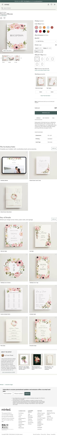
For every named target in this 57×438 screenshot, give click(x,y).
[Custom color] (48, 31)
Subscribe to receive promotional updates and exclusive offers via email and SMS (26, 390)
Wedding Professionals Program (40, 424)
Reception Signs (33, 345)
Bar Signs (32, 251)
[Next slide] (21, 58)
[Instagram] (7, 425)
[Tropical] (44, 27)
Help (29, 414)
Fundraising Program (39, 420)
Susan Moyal (3, 15)
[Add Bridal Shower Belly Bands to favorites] (27, 184)
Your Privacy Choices (30, 423)
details (38, 118)
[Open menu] (2, 4)
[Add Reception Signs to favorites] (56, 317)
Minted (1, 384)
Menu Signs (3, 345)
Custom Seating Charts (5, 314)
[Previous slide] (1, 58)
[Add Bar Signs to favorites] (56, 223)
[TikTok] (6, 425)
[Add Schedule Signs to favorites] (56, 286)
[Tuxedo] (44, 31)
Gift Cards (30, 420)
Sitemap (48, 434)
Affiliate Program (41, 413)
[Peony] (36, 27)
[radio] (38, 48)
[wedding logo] (6, 4)
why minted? (46, 118)
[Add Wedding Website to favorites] (27, 152)
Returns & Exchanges (30, 416)
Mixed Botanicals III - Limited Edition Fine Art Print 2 (37, 368)
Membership (49, 419)
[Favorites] (51, 4)
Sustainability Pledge (21, 425)
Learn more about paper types (42, 70)
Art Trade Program (41, 418)
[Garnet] (40, 31)
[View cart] (54, 4)
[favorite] (4, 18)
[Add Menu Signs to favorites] (27, 317)
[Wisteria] (36, 31)
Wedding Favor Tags (34, 282)
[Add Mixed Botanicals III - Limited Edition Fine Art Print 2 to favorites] (42, 355)
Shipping (30, 419)
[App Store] (8, 427)
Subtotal (37, 108)
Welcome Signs (4, 251)
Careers (20, 415)
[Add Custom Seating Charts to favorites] (27, 286)
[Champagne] (40, 27)
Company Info (22, 410)
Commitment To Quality (22, 419)
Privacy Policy (43, 434)
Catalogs (49, 416)
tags (53, 118)
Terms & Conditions (36, 434)
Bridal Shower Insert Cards (35, 180)
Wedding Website (4, 180)
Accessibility (53, 434)
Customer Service (30, 411)
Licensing (39, 429)
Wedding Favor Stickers (6, 282)
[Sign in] (48, 4)
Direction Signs (9, 384)
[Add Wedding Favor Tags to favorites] (56, 254)
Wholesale (39, 427)
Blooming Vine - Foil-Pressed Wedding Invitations (49, 368)
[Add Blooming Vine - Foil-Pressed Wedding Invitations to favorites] (55, 355)
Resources (49, 410)
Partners (39, 410)
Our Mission (21, 413)
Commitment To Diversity (22, 422)
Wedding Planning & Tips (51, 413)
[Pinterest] (4, 425)
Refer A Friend (50, 418)
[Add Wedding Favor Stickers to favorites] (27, 254)
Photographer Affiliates (40, 415)
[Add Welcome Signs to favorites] (27, 223)
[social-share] (1, 18)
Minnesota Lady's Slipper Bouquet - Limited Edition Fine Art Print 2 (24, 368)
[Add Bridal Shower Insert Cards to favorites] (56, 152)
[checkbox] (41, 92)
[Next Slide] (55, 81)
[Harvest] (52, 27)
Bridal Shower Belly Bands (6, 211)
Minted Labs (21, 427)
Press (20, 416)
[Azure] (48, 27)
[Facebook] (2, 425)
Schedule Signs (33, 314)
